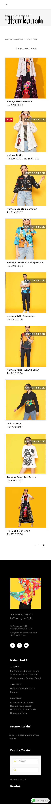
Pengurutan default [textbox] (26, 48)
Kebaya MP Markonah (19, 101)
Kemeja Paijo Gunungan (21, 316)
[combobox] (22, 50)
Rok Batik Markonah (18, 531)
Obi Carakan (14, 423)
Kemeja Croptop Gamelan (22, 209)
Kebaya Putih (14, 155)
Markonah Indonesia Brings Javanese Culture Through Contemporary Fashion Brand (25, 674)
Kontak (15, 786)
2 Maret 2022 (15, 667)
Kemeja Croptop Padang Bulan (25, 262)
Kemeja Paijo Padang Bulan (23, 370)
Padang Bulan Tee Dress (21, 477)
